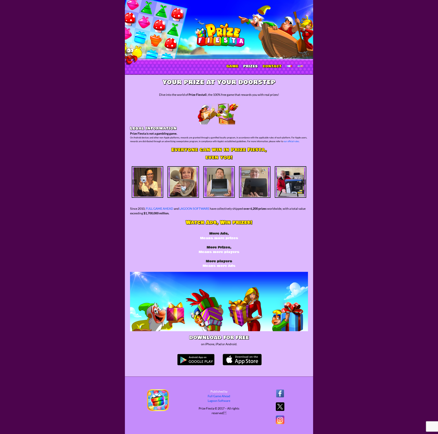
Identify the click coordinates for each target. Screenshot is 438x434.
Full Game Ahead (219, 396)
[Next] (303, 182)
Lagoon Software (219, 401)
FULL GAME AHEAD (159, 208)
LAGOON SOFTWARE (194, 208)
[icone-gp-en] (195, 355)
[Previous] (134, 182)
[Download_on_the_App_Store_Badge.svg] (242, 355)
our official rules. (292, 141)
